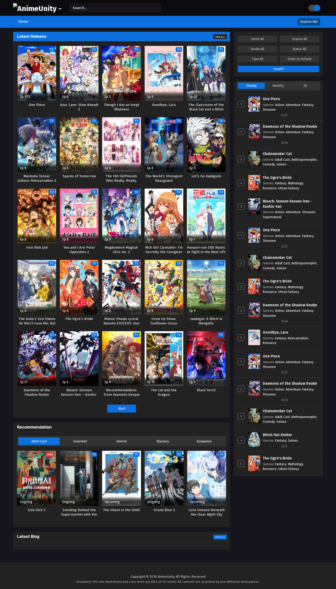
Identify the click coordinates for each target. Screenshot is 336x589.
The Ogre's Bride (277, 177)
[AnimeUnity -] (37, 8)
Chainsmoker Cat (277, 154)
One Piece (271, 99)
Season (299, 39)
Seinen (281, 164)
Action (279, 105)
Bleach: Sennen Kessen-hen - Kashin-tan (287, 204)
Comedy (269, 164)
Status (299, 49)
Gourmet (80, 441)
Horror (121, 441)
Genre (257, 39)
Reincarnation (298, 338)
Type (257, 59)
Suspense (204, 441)
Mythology (295, 183)
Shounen (269, 109)
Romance (270, 188)
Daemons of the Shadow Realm (290, 126)
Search (279, 69)
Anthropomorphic (304, 160)
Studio (257, 49)
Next (121, 408)
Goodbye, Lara (275, 332)
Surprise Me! (309, 22)
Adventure (293, 105)
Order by (299, 59)
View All (220, 37)
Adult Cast (39, 441)
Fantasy (307, 105)
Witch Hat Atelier (277, 435)
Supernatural (272, 217)
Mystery (163, 441)
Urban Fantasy (288, 188)
